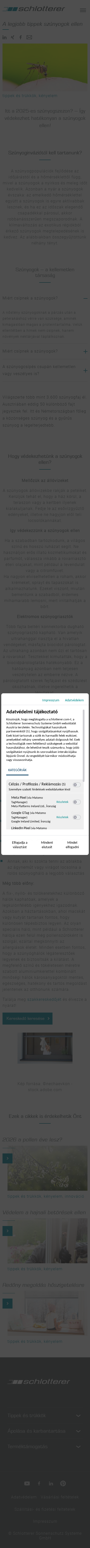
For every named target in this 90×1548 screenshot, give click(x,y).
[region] (45, 769)
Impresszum (50, 700)
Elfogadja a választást (20, 845)
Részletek (62, 802)
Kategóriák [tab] (17, 770)
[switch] (76, 785)
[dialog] (45, 774)
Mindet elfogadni (72, 845)
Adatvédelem (74, 700)
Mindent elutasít (47, 845)
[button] (75, 784)
